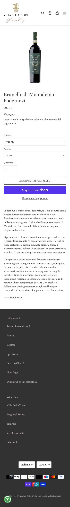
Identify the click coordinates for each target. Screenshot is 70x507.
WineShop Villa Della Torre (30, 495)
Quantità (8, 162)
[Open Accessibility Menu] (8, 499)
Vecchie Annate (15, 433)
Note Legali (13, 372)
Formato (8, 135)
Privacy (11, 335)
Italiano (25, 464)
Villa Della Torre (16, 405)
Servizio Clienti (15, 363)
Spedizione (27, 119)
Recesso (11, 344)
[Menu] (64, 12)
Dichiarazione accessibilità (22, 381)
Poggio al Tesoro (16, 414)
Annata (7, 148)
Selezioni (12, 442)
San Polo (11, 423)
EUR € (43, 464)
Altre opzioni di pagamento (35, 198)
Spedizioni (13, 354)
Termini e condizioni (18, 326)
